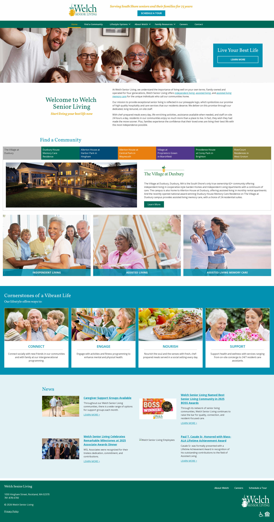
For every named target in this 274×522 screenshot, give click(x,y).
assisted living (203, 93)
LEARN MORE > (92, 414)
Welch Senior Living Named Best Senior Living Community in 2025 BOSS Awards (202, 399)
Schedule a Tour (151, 13)
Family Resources (164, 24)
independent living (185, 93)
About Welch (141, 24)
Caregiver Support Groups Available (107, 398)
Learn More (238, 59)
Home (74, 24)
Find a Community (93, 24)
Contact (199, 24)
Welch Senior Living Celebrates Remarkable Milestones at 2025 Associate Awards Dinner (105, 440)
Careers (184, 24)
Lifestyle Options (119, 24)
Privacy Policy (11, 511)
